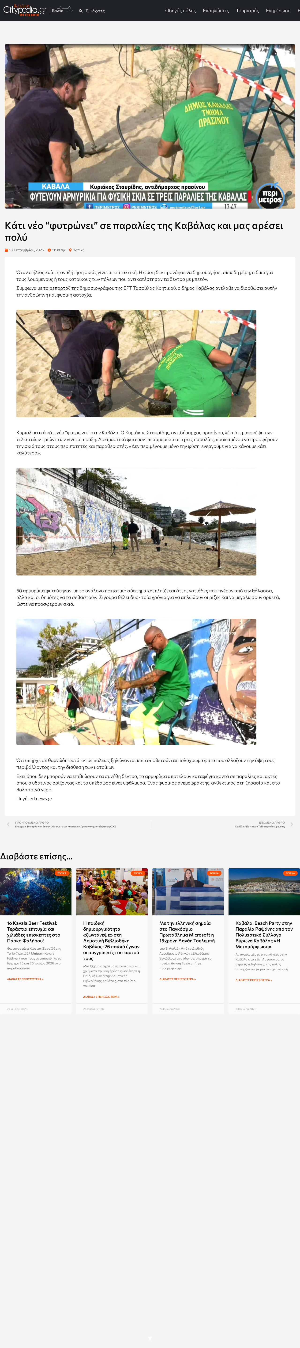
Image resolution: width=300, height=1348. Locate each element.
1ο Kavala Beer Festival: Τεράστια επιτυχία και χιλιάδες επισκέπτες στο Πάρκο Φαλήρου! (33, 931)
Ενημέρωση (278, 10)
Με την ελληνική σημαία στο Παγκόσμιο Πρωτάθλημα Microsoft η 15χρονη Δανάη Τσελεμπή (187, 931)
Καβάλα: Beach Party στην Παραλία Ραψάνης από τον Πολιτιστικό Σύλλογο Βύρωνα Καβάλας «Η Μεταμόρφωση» (264, 934)
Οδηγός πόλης (180, 10)
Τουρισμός (247, 10)
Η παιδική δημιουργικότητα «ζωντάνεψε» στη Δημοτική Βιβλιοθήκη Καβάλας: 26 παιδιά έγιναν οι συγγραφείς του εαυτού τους (111, 940)
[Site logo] (39, 10)
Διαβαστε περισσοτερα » (25, 979)
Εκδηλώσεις (216, 10)
